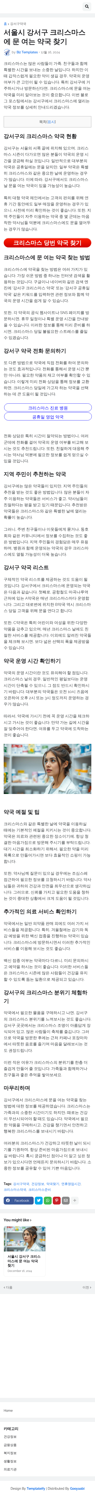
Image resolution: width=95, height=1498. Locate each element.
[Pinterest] (57, 1201)
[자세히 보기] (75, 1201)
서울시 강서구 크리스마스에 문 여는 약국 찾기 (24, 1261)
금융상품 (10, 1445)
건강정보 (37, 1184)
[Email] (66, 1201)
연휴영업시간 (71, 1184)
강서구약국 (18, 23)
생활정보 (10, 1461)
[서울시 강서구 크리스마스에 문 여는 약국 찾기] (24, 1238)
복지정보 (10, 1453)
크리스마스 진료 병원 (48, 407)
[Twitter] (39, 1201)
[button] (87, 6)
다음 (9, 1287)
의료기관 (10, 1469)
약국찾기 (52, 1184)
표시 (51, 122)
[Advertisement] (47, 1346)
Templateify (36, 1488)
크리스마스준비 (39, 1189)
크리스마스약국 (15, 1189)
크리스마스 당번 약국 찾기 (47, 242)
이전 (86, 1287)
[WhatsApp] (48, 1201)
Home (8, 1410)
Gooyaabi (77, 1488)
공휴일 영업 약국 (48, 416)
